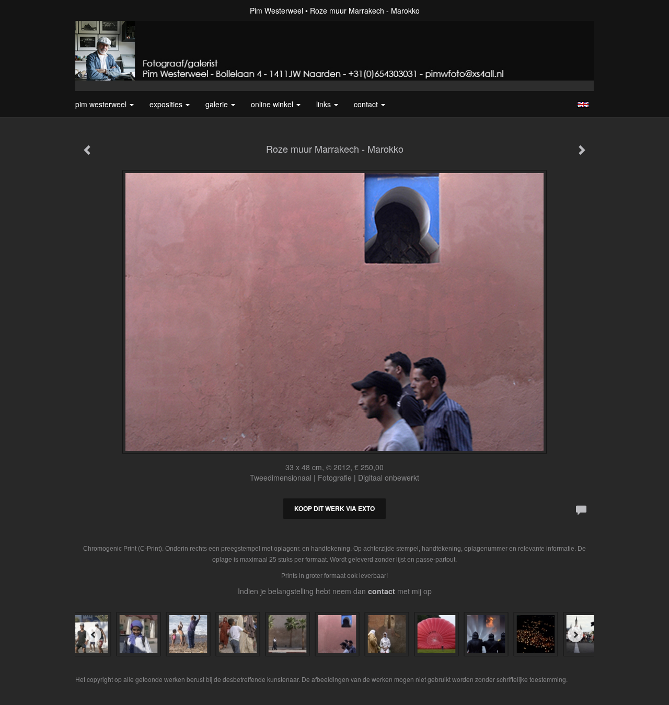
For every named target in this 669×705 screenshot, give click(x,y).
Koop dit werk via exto (334, 508)
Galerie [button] (217, 104)
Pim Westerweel (276, 10)
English (583, 104)
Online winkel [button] (273, 104)
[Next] (575, 634)
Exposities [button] (166, 104)
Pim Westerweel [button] (102, 104)
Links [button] (324, 104)
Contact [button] (367, 104)
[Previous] (93, 634)
